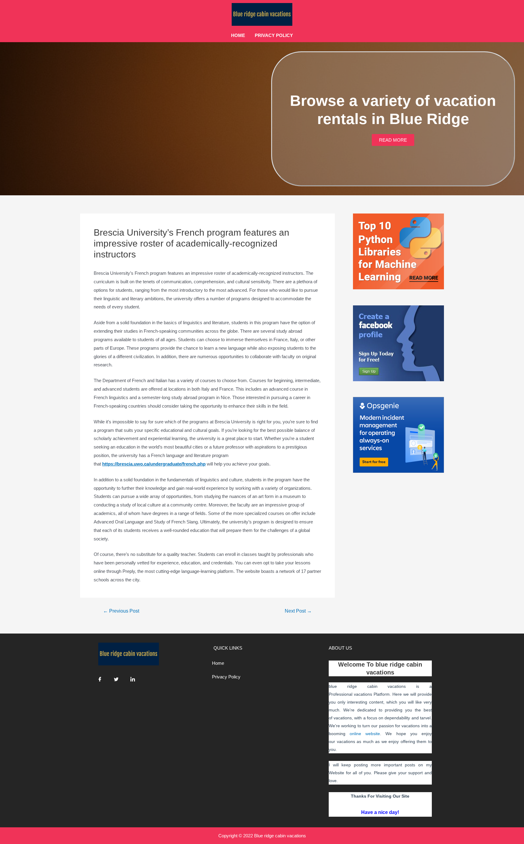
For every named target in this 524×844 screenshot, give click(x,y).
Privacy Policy (274, 35)
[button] (393, 140)
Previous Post (121, 611)
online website (365, 733)
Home (238, 35)
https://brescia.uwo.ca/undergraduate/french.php (154, 463)
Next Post (298, 611)
